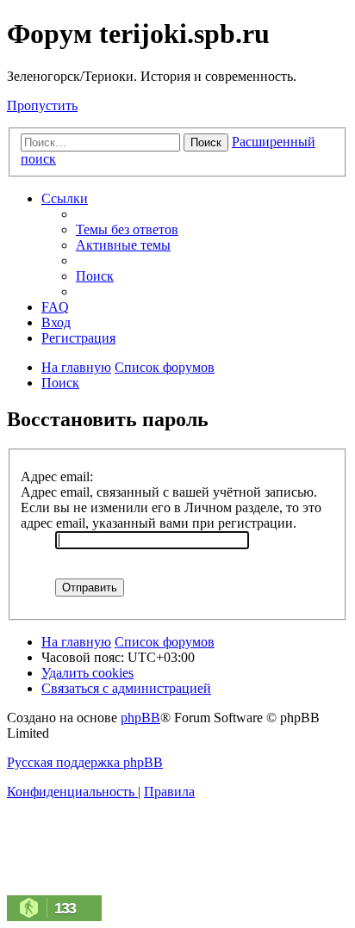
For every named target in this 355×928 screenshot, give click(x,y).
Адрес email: (57, 476)
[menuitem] (127, 229)
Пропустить (42, 105)
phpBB (140, 717)
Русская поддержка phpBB (85, 762)
